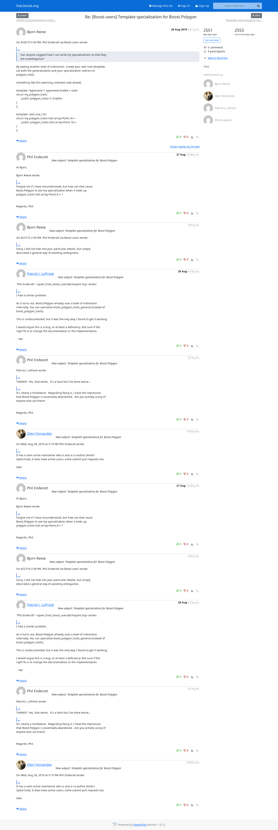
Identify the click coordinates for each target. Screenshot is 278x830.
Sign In (185, 6)
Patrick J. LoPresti (40, 273)
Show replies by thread (185, 146)
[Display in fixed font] (191, 137)
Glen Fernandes (39, 433)
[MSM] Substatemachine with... (36, 20)
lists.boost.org (27, 6)
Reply (23, 140)
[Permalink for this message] (197, 137)
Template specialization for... (244, 20)
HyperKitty (140, 824)
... (18, 49)
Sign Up (203, 6)
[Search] (258, 6)
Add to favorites (218, 58)
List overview (212, 40)
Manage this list (162, 6)
